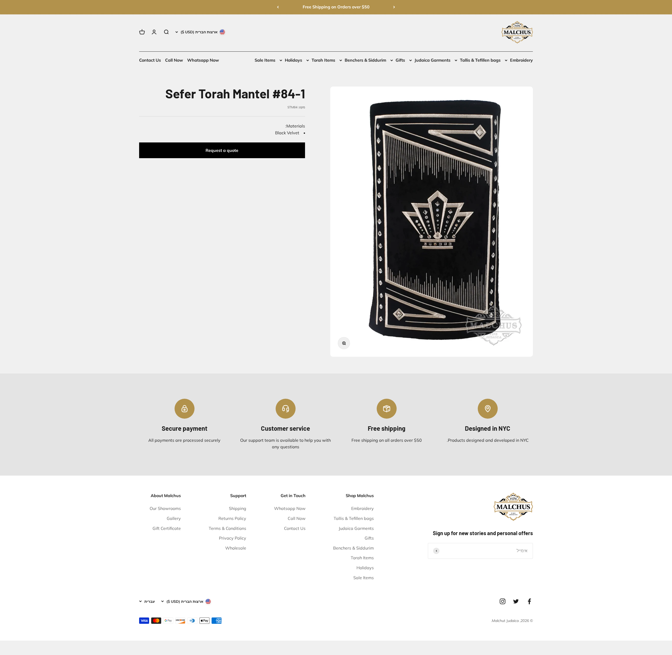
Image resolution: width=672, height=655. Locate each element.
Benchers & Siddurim (365, 60)
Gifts (400, 60)
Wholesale (235, 548)
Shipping (237, 508)
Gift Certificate (167, 528)
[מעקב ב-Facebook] (529, 601)
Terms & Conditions (227, 528)
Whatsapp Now (203, 60)
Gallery (174, 518)
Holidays (293, 60)
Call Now (174, 60)
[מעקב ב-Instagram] (502, 601)
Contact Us (150, 60)
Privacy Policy (232, 538)
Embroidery (521, 60)
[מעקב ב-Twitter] (515, 601)
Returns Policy (232, 518)
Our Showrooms (165, 508)
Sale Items (265, 60)
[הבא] (278, 7)
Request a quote (222, 150)
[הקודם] (394, 7)
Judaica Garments (432, 60)
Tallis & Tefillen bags (480, 60)
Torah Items (323, 60)
